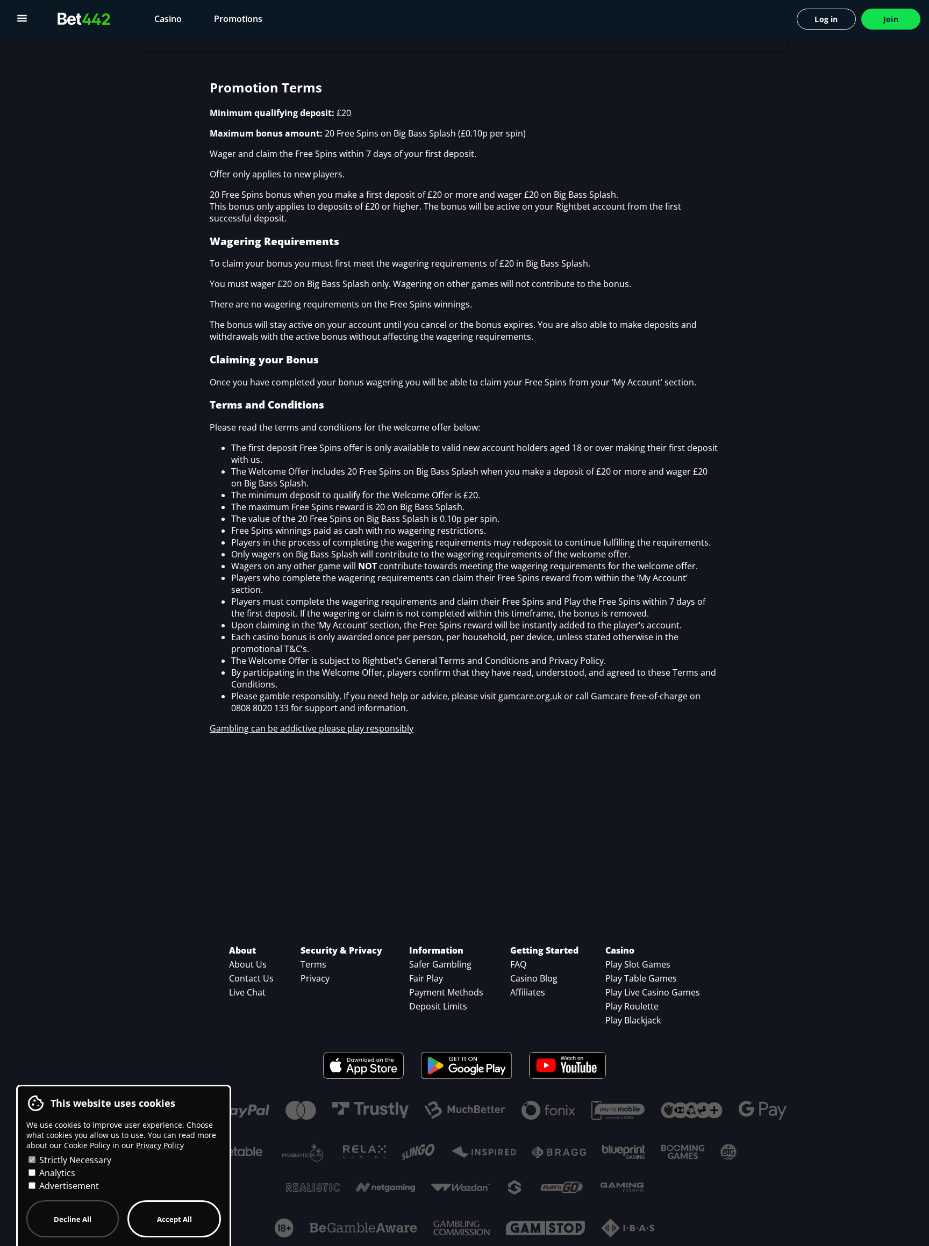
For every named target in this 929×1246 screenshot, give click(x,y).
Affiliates (527, 992)
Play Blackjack (633, 1020)
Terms (313, 964)
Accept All (174, 1219)
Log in (826, 19)
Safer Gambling (440, 964)
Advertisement (68, 1186)
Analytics (56, 1173)
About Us (248, 964)
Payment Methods (446, 992)
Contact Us (251, 978)
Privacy (315, 978)
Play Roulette (632, 1006)
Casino (168, 19)
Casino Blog (534, 978)
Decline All (72, 1219)
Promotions (238, 19)
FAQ (518, 964)
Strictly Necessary (74, 1160)
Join (890, 19)
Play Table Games (641, 978)
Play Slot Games (637, 964)
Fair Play (426, 978)
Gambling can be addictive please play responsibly (311, 728)
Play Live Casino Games (652, 992)
